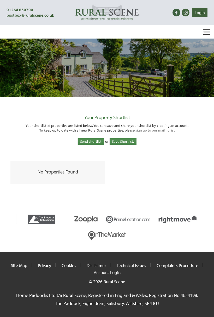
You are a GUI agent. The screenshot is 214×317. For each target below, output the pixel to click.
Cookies (69, 265)
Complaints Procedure (177, 265)
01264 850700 (20, 9)
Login (200, 12)
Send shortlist (91, 141)
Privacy (44, 265)
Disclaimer (96, 265)
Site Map (19, 265)
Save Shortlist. (123, 141)
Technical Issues (131, 265)
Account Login (107, 272)
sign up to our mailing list (155, 130)
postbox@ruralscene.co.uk (30, 15)
